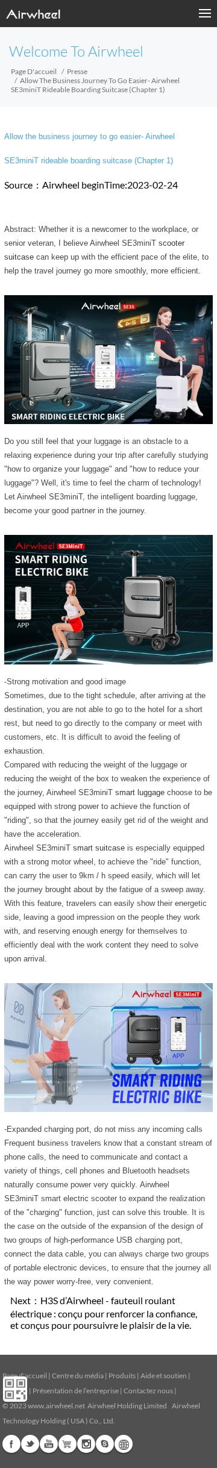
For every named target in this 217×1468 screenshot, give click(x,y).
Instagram (86, 1444)
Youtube (49, 1444)
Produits (122, 1375)
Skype (105, 1444)
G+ (67, 1444)
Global (124, 1444)
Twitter (30, 1444)
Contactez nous (148, 1390)
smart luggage (140, 792)
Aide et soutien (164, 1375)
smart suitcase (99, 847)
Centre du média (78, 1375)
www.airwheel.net (56, 1405)
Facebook (11, 1444)
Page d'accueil (34, 71)
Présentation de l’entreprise (76, 1390)
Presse (77, 71)
